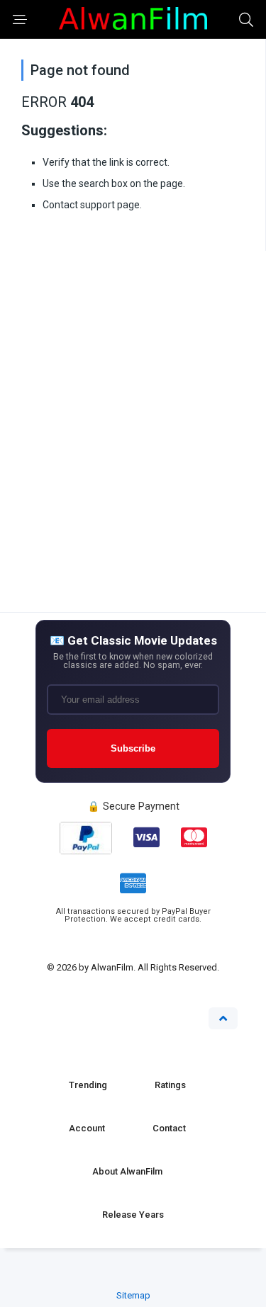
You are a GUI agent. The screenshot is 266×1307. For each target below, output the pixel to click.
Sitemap (133, 1295)
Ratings (170, 1085)
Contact (169, 1128)
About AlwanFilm (127, 1171)
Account (87, 1128)
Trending (88, 1085)
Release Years (133, 1214)
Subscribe (133, 748)
